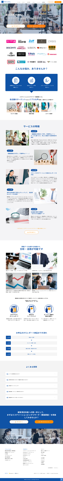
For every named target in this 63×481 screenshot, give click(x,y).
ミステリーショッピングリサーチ (29, 450)
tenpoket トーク (26, 455)
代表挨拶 (42, 461)
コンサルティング (8, 455)
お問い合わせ (58, 2)
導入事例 (28, 2)
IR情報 (42, 462)
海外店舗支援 (7, 457)
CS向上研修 (25, 458)
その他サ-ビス (7, 460)
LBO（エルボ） (26, 464)
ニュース (38, 2)
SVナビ (24, 457)
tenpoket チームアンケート (28, 452)
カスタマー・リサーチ (27, 461)
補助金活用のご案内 (9, 458)
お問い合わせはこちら (44, 421)
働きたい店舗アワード (45, 450)
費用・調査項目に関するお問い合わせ (37, 26)
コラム (34, 2)
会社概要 (42, 458)
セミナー (23, 2)
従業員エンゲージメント (9, 452)
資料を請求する (16, 26)
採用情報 (42, 464)
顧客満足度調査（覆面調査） (10, 450)
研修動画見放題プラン (27, 460)
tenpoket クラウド (27, 453)
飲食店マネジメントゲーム (28, 463)
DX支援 (6, 453)
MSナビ (17, 473)
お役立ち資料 (51, 2)
